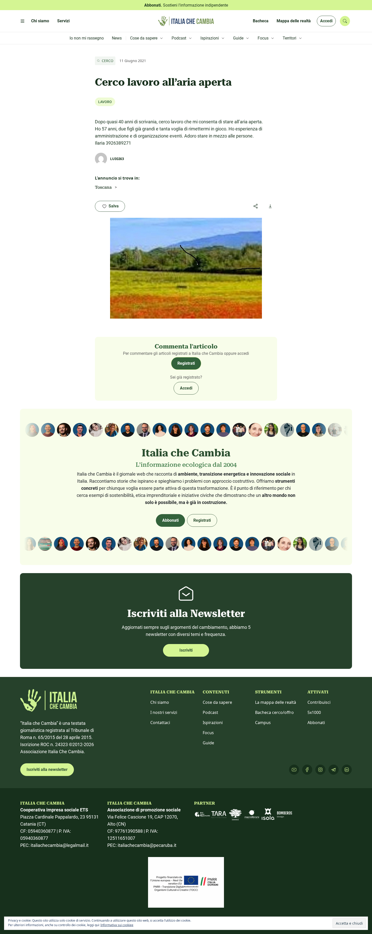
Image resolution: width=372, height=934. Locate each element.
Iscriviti (186, 650)
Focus (208, 732)
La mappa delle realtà (275, 702)
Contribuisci (318, 702)
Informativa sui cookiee (116, 925)
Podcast (210, 712)
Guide (208, 743)
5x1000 (314, 712)
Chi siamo (159, 702)
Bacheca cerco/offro (274, 712)
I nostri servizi (163, 712)
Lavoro (105, 102)
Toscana (103, 187)
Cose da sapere (217, 702)
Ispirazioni (213, 722)
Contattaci (160, 722)
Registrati (186, 363)
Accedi (326, 20)
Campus (263, 722)
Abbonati (170, 520)
